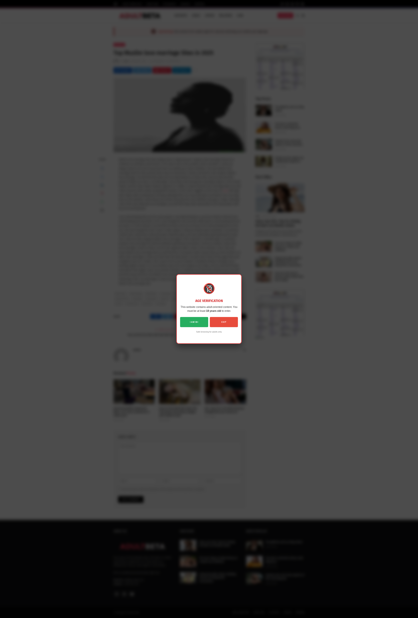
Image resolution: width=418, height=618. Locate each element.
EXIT (223, 322)
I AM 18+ (194, 322)
